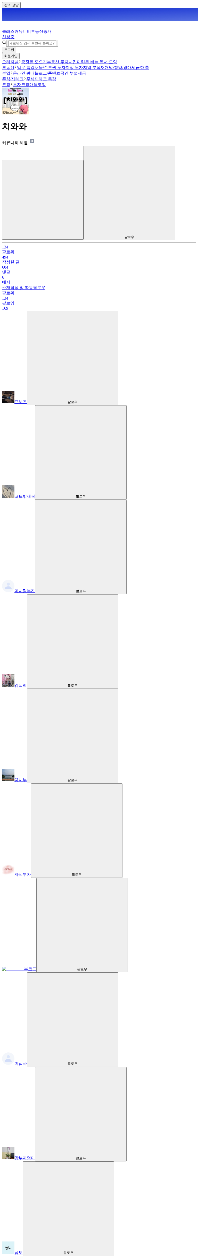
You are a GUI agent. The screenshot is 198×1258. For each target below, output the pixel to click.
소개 (6, 287)
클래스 (8, 31)
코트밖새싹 (24, 496)
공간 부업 (69, 73)
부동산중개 (27, 34)
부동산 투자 (58, 62)
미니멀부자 (24, 591)
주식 (30, 79)
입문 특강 (26, 67)
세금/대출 (140, 67)
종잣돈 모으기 (34, 62)
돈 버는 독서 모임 (101, 62)
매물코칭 (37, 84)
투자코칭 (21, 84)
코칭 (6, 84)
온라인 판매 (24, 73)
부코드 (30, 969)
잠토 (18, 1252)
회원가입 (11, 56)
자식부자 (22, 874)
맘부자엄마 (24, 1158)
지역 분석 (92, 67)
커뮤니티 (22, 31)
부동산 (8, 67)
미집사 (20, 1063)
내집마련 (77, 62)
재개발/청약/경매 (116, 67)
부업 (6, 73)
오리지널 (10, 62)
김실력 (20, 685)
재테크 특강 (45, 79)
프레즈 (20, 402)
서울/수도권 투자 (50, 67)
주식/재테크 (13, 79)
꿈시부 (20, 780)
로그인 (9, 50)
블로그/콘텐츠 (47, 73)
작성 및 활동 (21, 287)
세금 (82, 73)
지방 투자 (74, 67)
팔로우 (39, 287)
